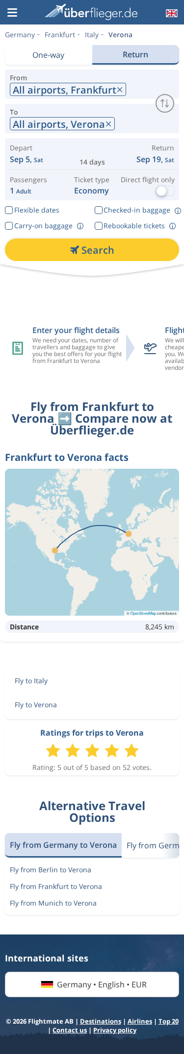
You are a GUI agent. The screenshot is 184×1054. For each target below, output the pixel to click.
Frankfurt (60, 34)
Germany (20, 34)
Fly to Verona (36, 704)
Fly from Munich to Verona (53, 903)
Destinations (100, 1021)
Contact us (70, 1030)
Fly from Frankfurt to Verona (56, 886)
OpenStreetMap (143, 613)
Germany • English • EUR (102, 984)
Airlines (140, 1021)
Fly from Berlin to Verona (50, 869)
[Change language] (171, 13)
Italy (92, 34)
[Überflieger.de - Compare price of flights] (91, 12)
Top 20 (168, 1021)
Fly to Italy (31, 680)
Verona (120, 34)
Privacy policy (114, 1030)
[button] (12, 13)
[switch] (165, 103)
